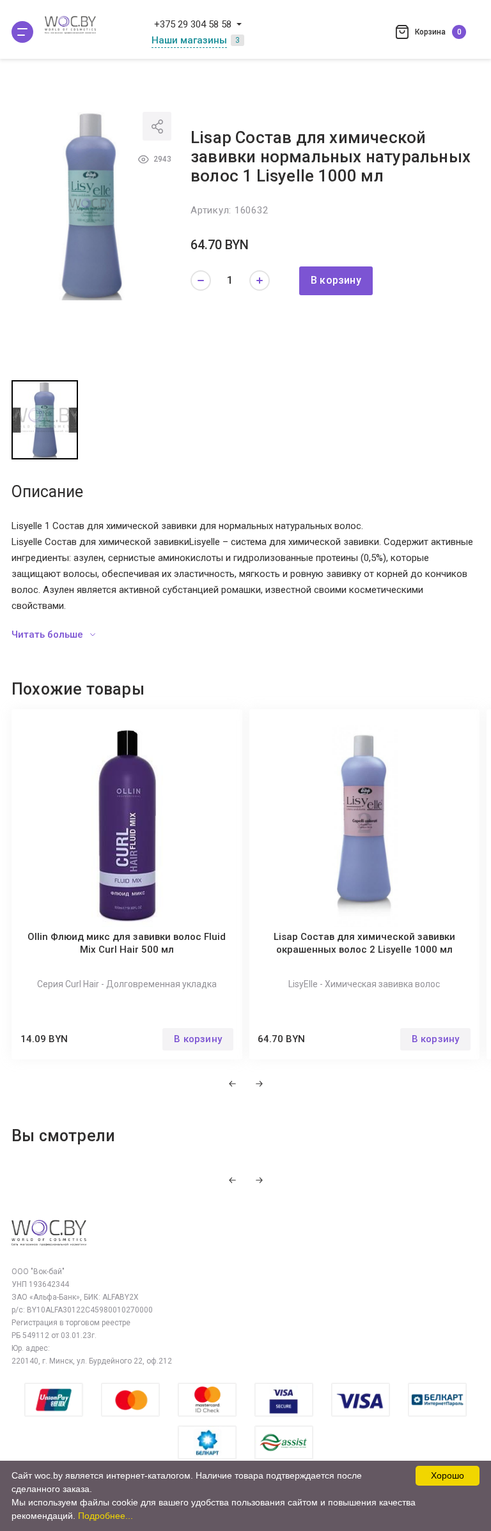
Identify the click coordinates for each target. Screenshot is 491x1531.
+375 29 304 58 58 (192, 24)
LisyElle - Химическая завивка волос (364, 984)
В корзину (336, 280)
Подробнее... (105, 1516)
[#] (22, 32)
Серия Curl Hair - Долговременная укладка (127, 984)
